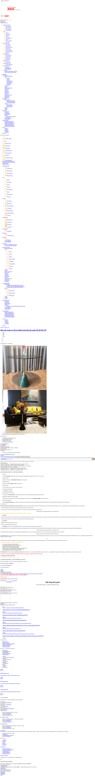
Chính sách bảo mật (6, 753)
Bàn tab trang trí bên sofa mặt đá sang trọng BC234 (14, 620)
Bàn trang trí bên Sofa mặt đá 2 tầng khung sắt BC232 (15, 615)
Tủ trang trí (7, 90)
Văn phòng (7, 132)
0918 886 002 (9, 581)
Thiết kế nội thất (5, 120)
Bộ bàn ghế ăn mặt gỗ (11, 102)
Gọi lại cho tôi (14, 580)
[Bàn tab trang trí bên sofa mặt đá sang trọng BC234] (12, 618)
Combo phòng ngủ (8, 118)
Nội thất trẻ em (5, 228)
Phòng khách (5, 75)
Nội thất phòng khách (6, 247)
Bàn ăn (6, 103)
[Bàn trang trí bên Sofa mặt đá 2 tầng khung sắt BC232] (12, 612)
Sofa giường (9, 82)
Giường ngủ (7, 111)
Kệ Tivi (6, 269)
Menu (6, 650)
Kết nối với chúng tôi (4, 755)
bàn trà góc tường (6, 573)
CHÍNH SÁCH (3, 746)
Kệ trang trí (7, 97)
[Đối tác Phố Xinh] (6, 646)
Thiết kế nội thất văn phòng (9, 126)
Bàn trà (6, 86)
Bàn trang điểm (7, 113)
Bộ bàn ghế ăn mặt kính (11, 101)
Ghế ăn (6, 107)
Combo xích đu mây (8, 94)
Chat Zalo (7, 654)
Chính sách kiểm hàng (6, 752)
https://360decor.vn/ (8, 565)
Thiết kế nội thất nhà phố (9, 124)
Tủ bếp (6, 108)
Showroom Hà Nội (3, 723)
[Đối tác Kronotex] (6, 642)
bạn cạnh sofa (33, 573)
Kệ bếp (6, 109)
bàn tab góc (16, 573)
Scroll (1, 775)
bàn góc (38, 573)
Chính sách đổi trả (6, 751)
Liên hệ (4, 133)
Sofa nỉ (8, 79)
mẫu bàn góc (11, 573)
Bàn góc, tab (7, 88)
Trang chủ (4, 74)
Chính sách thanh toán (6, 748)
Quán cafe (6, 131)
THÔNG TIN (2, 738)
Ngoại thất (4, 243)
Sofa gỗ (8, 80)
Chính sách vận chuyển (7, 750)
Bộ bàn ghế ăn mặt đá (11, 100)
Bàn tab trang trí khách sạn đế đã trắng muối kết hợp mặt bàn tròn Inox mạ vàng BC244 (23, 636)
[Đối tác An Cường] (6, 645)
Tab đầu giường (7, 117)
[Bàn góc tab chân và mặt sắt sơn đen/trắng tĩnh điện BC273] (13, 607)
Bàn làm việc (7, 114)
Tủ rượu (6, 89)
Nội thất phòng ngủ (6, 300)
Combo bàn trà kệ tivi (8, 87)
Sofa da (8, 78)
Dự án (4, 127)
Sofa (5, 77)
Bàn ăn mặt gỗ (9, 106)
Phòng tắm (4, 233)
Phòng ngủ (4, 110)
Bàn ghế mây (7, 95)
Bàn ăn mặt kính (10, 105)
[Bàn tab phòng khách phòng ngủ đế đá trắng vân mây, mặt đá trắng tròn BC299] (17, 623)
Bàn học (6, 115)
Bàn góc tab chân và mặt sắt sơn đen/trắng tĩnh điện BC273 (16, 609)
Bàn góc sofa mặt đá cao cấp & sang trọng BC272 (14, 630)
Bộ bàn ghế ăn (7, 99)
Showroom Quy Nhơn (4, 717)
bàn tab (41, 573)
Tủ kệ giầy (7, 91)
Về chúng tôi (2, 730)
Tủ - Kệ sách (7, 119)
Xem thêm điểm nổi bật (4, 443)
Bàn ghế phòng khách (8, 76)
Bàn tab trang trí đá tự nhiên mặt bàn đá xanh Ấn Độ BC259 (23, 330)
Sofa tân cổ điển (10, 81)
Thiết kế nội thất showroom (9, 125)
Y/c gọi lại (9, 651)
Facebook (9, 653)
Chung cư (6, 129)
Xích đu (6, 93)
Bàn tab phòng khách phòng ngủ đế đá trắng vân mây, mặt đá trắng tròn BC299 (21, 625)
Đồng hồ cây (7, 96)
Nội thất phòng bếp (6, 283)
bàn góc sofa (29, 573)
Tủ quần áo (7, 112)
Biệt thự (6, 128)
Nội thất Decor (5, 217)
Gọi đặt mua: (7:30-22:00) (7, 454)
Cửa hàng (6, 130)
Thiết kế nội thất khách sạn (9, 123)
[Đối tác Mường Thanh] (7, 644)
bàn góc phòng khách (22, 573)
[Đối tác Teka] (5, 641)
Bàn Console (7, 92)
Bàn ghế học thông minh (11, 116)
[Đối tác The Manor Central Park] (9, 643)
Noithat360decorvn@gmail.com (8, 708)
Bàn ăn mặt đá (9, 104)
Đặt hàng (2, 603)
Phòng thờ (4, 237)
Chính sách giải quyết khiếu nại (8, 749)
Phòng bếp (4, 98)
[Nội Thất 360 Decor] (10, 12)
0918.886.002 (2, 21)
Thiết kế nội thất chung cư (9, 122)
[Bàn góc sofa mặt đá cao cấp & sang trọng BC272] (12, 628)
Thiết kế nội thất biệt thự (9, 121)
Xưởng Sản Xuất (3, 710)
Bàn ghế (4, 198)
